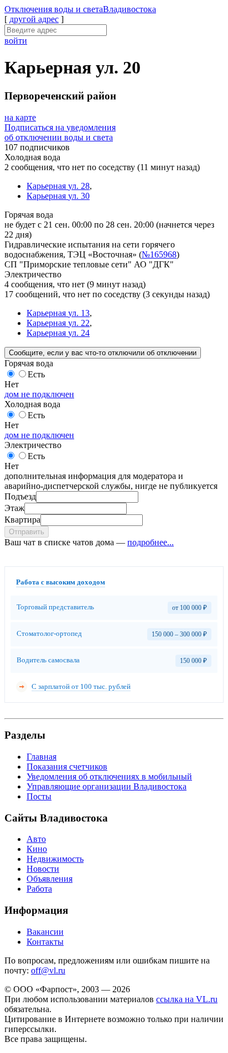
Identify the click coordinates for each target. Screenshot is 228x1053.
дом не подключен (39, 394)
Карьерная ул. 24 (58, 333)
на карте (20, 117)
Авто (36, 839)
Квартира (22, 519)
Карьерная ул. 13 (58, 313)
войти (15, 40)
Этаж (14, 508)
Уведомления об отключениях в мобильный (109, 776)
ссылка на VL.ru (186, 999)
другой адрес (34, 19)
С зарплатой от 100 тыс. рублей (81, 686)
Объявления (49, 878)
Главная (41, 756)
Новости (43, 868)
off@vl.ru (48, 970)
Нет (11, 384)
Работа (39, 888)
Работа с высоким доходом (60, 582)
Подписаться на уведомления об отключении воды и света (60, 132)
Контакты (45, 941)
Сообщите (102, 353)
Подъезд (20, 496)
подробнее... (150, 542)
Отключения (80, 9)
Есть (36, 374)
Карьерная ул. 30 (58, 196)
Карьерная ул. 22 (58, 323)
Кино (37, 849)
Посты (39, 796)
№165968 (159, 254)
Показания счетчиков (67, 766)
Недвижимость (55, 859)
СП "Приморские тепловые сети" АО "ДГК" (89, 264)
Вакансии (45, 931)
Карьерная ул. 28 (58, 186)
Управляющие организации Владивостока (106, 786)
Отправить (26, 532)
